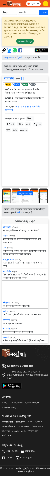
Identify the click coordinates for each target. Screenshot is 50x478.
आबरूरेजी (9, 109)
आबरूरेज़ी (36, 106)
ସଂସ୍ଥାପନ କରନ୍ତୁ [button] (25, 193)
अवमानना (27, 106)
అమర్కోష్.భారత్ (35, 421)
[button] (5, 195)
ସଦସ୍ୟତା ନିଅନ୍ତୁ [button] (25, 41)
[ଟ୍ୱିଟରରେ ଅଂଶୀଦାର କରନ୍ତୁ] (9, 50)
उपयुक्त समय (9, 259)
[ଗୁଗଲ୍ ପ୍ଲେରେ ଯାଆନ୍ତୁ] (41, 50)
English (37, 124)
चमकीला (6, 319)
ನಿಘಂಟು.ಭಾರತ (37, 426)
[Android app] (11, 385)
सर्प (5, 247)
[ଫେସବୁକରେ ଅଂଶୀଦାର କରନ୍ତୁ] (20, 50)
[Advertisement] (25, 161)
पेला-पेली (7, 271)
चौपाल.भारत (33, 431)
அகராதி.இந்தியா (8, 426)
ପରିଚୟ (4, 402)
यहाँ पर (20, 212)
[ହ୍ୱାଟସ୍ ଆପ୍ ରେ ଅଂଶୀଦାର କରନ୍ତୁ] (15, 50)
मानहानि (9, 78)
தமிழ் (15, 129)
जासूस (5, 235)
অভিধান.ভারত (6, 431)
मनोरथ (5, 311)
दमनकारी (6, 328)
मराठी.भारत (20, 421)
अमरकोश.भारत (7, 421)
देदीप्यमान (7, 302)
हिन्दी (19, 57)
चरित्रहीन (7, 227)
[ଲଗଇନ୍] (45, 3)
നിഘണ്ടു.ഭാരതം (23, 426)
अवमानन (18, 106)
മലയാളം (23, 129)
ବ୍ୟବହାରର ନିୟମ (32, 402)
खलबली (6, 337)
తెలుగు (30, 118)
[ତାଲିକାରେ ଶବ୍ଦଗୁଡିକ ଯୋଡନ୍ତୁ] (22, 78)
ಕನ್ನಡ (10, 124)
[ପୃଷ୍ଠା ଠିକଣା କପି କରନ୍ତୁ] (4, 50)
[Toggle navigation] (4, 4)
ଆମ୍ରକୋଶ (9, 57)
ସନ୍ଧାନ (44, 12)
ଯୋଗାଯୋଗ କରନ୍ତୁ (9, 407)
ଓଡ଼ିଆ (20, 124)
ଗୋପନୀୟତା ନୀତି (16, 402)
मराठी (28, 124)
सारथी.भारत (6, 435)
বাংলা (8, 129)
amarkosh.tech (19, 431)
